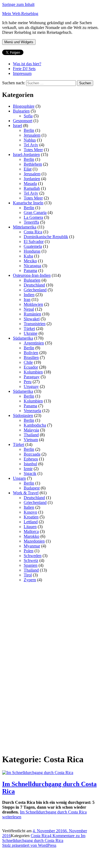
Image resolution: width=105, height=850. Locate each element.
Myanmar (32, 546)
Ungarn (19, 478)
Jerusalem (32, 135)
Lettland (31, 522)
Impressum (22, 73)
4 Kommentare (43, 838)
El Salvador (34, 241)
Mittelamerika (24, 227)
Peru (28, 381)
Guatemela (33, 246)
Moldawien (33, 304)
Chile (28, 362)
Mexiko (30, 261)
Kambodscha (35, 425)
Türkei (29, 328)
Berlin (29, 130)
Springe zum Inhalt (18, 4)
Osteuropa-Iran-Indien (32, 275)
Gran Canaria (35, 212)
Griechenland (35, 290)
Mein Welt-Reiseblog (20, 13)
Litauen (30, 526)
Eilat (28, 169)
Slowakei (32, 319)
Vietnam (31, 439)
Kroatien (31, 517)
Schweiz (31, 560)
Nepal (29, 309)
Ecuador (31, 367)
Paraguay (32, 377)
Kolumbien (33, 372)
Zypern (30, 579)
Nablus (30, 140)
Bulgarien (21, 111)
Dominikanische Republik (46, 236)
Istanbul (30, 464)
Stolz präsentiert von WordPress (29, 845)
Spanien (30, 565)
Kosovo (30, 512)
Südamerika (23, 338)
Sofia (28, 116)
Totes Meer (33, 149)
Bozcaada (32, 454)
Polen (28, 550)
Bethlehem (33, 164)
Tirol (28, 575)
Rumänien (32, 314)
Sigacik (30, 473)
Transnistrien (35, 323)
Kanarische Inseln (28, 203)
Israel (17, 125)
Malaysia (31, 430)
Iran (27, 299)
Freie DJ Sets (24, 68)
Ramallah (32, 188)
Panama (30, 270)
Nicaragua (32, 265)
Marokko (31, 536)
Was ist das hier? (27, 63)
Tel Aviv (31, 145)
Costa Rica (33, 232)
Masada (30, 183)
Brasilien (31, 357)
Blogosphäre (23, 106)
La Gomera (33, 217)
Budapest (32, 488)
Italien (29, 507)
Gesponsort (22, 120)
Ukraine (30, 333)
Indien (29, 294)
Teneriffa (31, 222)
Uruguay (31, 386)
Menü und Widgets (18, 42)
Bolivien (31, 352)
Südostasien (23, 415)
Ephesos (31, 459)
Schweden (32, 555)
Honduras (32, 251)
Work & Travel (25, 493)
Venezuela (32, 410)
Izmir (28, 468)
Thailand (31, 435)
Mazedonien (34, 541)
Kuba (28, 256)
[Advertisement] (42, 667)
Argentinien (34, 343)
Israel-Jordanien (26, 154)
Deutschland (34, 285)
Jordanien (32, 178)
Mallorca (31, 531)
